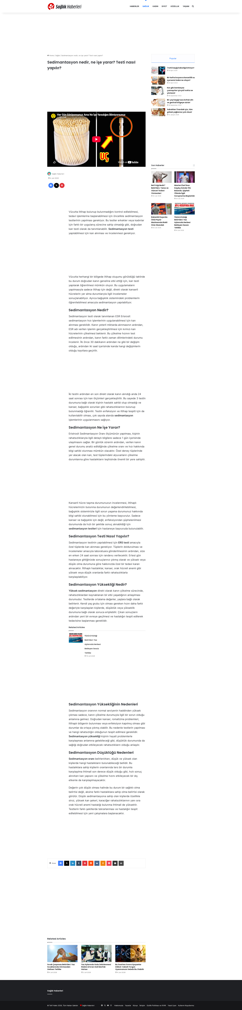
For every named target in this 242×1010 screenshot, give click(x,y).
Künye (135, 1005)
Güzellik (175, 6)
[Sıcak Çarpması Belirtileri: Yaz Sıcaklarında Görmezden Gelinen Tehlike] (62, 953)
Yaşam (186, 6)
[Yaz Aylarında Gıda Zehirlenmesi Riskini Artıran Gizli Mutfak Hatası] (96, 953)
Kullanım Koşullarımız (186, 1005)
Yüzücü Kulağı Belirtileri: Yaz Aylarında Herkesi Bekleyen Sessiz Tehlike (93, 644)
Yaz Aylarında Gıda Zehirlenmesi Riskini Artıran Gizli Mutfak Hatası (96, 967)
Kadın (155, 6)
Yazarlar (128, 1005)
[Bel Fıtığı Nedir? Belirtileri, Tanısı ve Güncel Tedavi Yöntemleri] (161, 177)
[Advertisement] (121, 32)
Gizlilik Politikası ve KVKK (156, 1005)
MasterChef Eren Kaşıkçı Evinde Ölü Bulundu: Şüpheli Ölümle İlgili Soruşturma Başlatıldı (184, 190)
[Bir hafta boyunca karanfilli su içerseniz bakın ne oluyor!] (158, 80)
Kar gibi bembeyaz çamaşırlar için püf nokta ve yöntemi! (180, 90)
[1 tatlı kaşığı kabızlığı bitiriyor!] (158, 71)
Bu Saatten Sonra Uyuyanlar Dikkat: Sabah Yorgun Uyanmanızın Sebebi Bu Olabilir (129, 967)
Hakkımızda (118, 1005)
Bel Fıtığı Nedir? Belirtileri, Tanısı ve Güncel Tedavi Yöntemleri (160, 189)
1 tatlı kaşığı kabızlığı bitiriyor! (180, 68)
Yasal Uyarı (172, 1005)
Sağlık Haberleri (58, 174)
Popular (173, 58)
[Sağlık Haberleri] (65, 6)
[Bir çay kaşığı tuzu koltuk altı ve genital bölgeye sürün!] (158, 102)
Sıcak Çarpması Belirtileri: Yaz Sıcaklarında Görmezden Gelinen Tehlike (61, 967)
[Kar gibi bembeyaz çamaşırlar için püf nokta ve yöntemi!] (158, 90)
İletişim (142, 1005)
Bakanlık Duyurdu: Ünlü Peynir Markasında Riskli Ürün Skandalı (159, 221)
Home (51, 55)
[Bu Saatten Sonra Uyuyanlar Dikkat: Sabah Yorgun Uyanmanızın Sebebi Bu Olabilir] (130, 953)
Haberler (134, 6)
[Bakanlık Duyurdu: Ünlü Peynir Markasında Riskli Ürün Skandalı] (161, 209)
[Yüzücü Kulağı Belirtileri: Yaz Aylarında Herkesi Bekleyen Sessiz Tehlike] (76, 638)
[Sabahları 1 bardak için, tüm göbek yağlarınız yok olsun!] (158, 112)
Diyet (164, 6)
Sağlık (146, 6)
